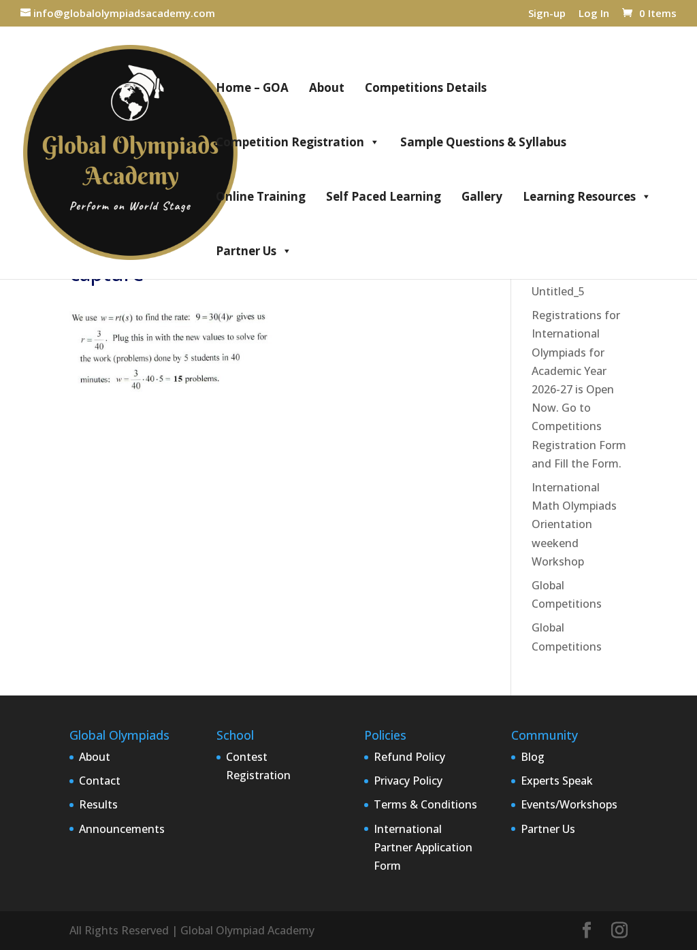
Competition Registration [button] (290, 142)
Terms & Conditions (425, 804)
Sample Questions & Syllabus (483, 142)
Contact (99, 780)
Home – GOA (252, 87)
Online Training (261, 196)
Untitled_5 (558, 291)
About (326, 87)
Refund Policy (409, 756)
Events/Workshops (569, 804)
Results (98, 804)
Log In (594, 14)
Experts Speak (557, 780)
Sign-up (547, 14)
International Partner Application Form (423, 847)
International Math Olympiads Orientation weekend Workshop (574, 524)
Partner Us (246, 251)
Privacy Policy (408, 780)
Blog (533, 756)
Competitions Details (426, 87)
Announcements (122, 828)
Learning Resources (579, 196)
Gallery (481, 196)
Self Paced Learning (383, 196)
